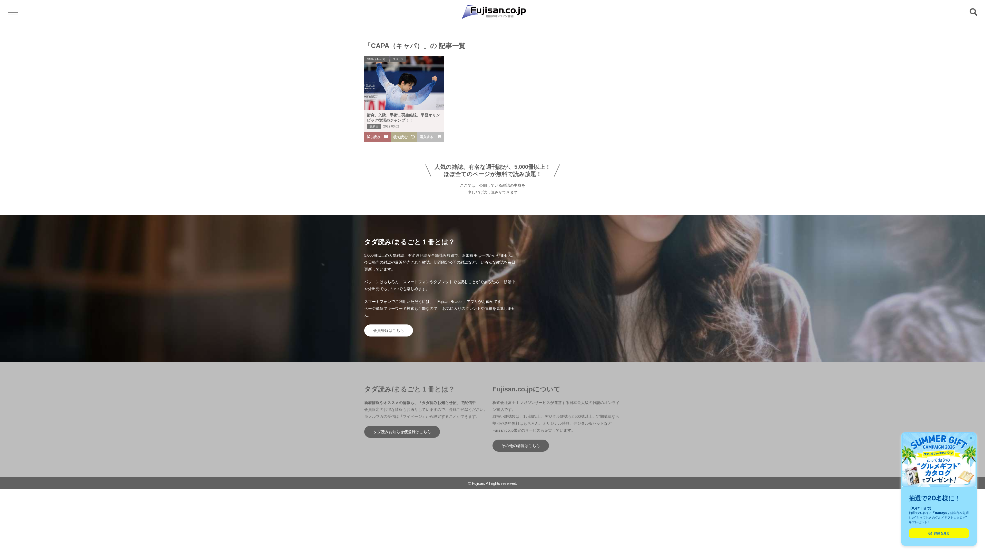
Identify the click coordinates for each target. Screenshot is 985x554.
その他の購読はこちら (520, 445)
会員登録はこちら (388, 330)
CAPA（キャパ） (377, 59)
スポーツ (398, 59)
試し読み (373, 137)
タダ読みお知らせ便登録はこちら (402, 432)
